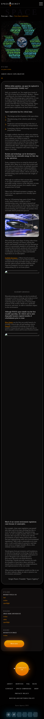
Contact (9, 688)
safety (5, 619)
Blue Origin (9, 322)
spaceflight (6, 603)
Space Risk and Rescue (12, 613)
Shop (36, 688)
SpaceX (7, 326)
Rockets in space (10, 632)
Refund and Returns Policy (22, 698)
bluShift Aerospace (11, 258)
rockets (9, 69)
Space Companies (23, 688)
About (10, 684)
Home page (4, 16)
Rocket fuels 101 (10, 594)
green (5, 69)
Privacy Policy (22, 693)
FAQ (28, 684)
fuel (4, 597)
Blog (11, 16)
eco (2, 69)
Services (19, 684)
